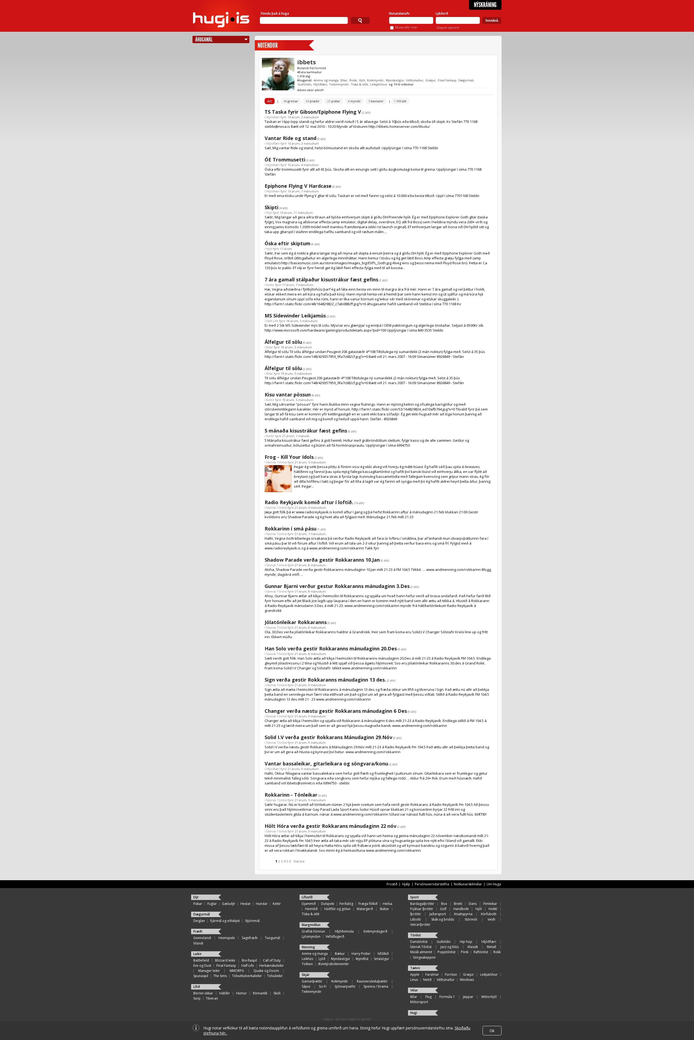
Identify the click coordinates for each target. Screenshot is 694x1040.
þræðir (313, 101)
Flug (428, 996)
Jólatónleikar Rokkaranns (296, 622)
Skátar (384, 909)
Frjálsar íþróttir (421, 909)
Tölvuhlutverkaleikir (247, 976)
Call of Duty (272, 960)
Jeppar (468, 996)
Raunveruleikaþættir (372, 981)
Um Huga (494, 884)
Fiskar (197, 903)
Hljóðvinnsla (344, 931)
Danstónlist (419, 941)
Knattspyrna (463, 914)
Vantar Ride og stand (290, 138)
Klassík (473, 946)
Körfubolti (488, 914)
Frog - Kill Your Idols (289, 457)
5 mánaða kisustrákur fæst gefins (306, 430)
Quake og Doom (266, 970)
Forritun (451, 974)
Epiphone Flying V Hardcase (298, 186)
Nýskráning (485, 5)
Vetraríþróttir (420, 924)
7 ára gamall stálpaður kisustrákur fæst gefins (321, 279)
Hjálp (406, 884)
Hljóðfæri (320, 84)
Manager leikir (209, 970)
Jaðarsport (437, 914)
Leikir (197, 954)
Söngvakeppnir (424, 957)
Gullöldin (304, 84)
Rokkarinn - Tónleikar (291, 794)
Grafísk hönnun (313, 931)
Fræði (197, 931)
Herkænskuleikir (271, 965)
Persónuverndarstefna (432, 884)
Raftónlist (481, 952)
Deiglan (199, 920)
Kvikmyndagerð (375, 931)
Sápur (306, 986)
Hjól (362, 80)
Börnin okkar (203, 993)
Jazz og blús (450, 946)
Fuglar (212, 903)
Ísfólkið (383, 953)
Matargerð (365, 909)
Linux (414, 979)
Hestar (245, 903)
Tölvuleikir (275, 976)
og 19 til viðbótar (401, 84)
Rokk (353, 80)
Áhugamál (204, 39)
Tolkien (307, 964)
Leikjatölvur (378, 84)
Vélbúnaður (414, 80)
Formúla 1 (447, 996)
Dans (473, 903)
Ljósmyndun (311, 936)
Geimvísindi (202, 938)
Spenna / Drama (376, 986)
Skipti (271, 207)
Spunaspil (200, 976)
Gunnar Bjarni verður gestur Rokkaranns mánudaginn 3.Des (337, 586)
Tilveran (212, 998)
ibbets (306, 62)
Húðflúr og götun (337, 909)
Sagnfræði (250, 938)
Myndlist (362, 958)
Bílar (343, 80)
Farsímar (432, 974)
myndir (354, 101)
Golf (443, 909)
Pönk (464, 952)
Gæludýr (228, 903)
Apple (414, 974)
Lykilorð (442, 13)
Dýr (196, 897)
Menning (308, 947)
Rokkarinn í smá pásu (290, 528)
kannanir (376, 101)
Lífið (196, 986)
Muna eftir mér (406, 27)
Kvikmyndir (375, 80)
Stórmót (471, 919)
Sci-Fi (322, 986)
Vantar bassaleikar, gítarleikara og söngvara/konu (326, 763)
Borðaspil (249, 960)
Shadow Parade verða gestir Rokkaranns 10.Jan (322, 559)
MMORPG (237, 970)
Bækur (340, 953)
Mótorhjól (489, 996)
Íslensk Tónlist (276, 462)
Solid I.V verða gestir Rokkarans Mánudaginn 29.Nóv (328, 737)
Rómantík (260, 993)
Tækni (415, 968)
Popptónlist (446, 952)
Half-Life (272, 321)
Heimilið (311, 909)
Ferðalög (346, 903)
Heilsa (387, 903)
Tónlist (415, 935)
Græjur (430, 80)
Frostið (392, 884)
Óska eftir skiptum (287, 243)
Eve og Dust (202, 965)
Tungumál (272, 938)
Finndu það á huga (275, 13)
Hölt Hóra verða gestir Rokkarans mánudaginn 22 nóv (330, 826)
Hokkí (493, 909)
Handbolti (461, 909)
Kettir (270, 285)
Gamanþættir (312, 981)
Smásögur (381, 958)
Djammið (309, 903)
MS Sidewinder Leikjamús (295, 315)
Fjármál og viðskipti (225, 920)
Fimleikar (490, 903)
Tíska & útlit (359, 84)
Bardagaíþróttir (422, 903)
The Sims (220, 976)
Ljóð (322, 958)
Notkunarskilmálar (468, 884)
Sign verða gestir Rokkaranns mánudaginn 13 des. (325, 679)
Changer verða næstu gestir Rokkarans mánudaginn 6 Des (336, 711)
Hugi (413, 1012)
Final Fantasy (447, 80)
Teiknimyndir (339, 84)
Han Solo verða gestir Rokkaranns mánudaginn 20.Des (331, 648)
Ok (492, 1030)
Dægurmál (465, 80)
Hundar (262, 903)
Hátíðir (224, 993)
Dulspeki (327, 903)
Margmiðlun (311, 925)
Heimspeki (227, 938)
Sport (414, 897)
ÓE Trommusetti (285, 159)
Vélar (414, 990)
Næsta (299, 861)
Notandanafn (399, 13)
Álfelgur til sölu (283, 342)
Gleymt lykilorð (447, 28)
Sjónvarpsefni (345, 986)
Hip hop (466, 941)
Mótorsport (419, 1002)
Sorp (197, 998)
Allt (269, 101)
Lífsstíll (307, 897)
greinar (291, 101)
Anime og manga (326, 80)
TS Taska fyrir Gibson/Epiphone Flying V (313, 112)
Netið (427, 979)
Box (444, 903)
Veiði (491, 919)
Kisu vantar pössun (288, 394)
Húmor (241, 993)
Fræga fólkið (368, 903)
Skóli (277, 993)
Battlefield (201, 960)
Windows (467, 979)
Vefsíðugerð (335, 936)
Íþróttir (415, 914)
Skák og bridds (442, 919)
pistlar (333, 101)
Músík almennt (421, 952)
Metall (491, 946)
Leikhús (307, 958)
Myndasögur (395, 80)
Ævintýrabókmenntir (333, 964)
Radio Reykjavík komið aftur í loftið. (309, 502)
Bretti (458, 903)
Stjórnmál (252, 920)
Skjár (306, 974)
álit (400, 101)
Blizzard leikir (225, 960)
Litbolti (415, 919)
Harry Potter (361, 953)
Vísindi (198, 943)
